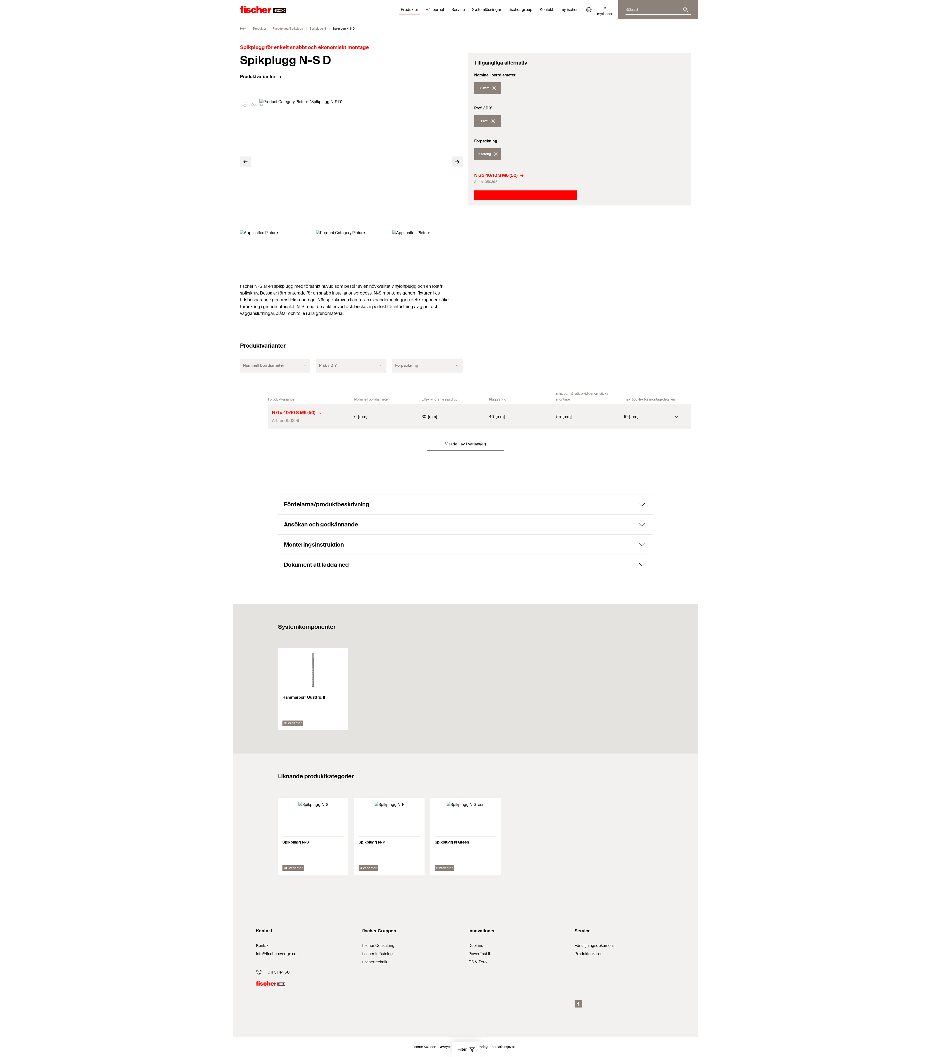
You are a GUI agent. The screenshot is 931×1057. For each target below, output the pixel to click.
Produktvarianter (257, 77)
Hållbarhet (434, 9)
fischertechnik (374, 962)
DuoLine (475, 945)
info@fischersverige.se (276, 953)
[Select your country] (589, 9)
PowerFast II (479, 953)
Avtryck (445, 1047)
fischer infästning (377, 953)
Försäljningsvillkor (505, 1047)
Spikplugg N (318, 29)
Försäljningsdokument (594, 945)
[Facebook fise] (578, 1004)
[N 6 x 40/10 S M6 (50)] (254, 417)
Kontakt (546, 9)
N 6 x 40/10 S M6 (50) (496, 175)
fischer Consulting (378, 945)
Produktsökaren (588, 953)
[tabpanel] (275, 250)
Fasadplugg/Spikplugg (288, 29)
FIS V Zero (477, 962)
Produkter (259, 29)
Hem (243, 29)
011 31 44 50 (279, 972)
